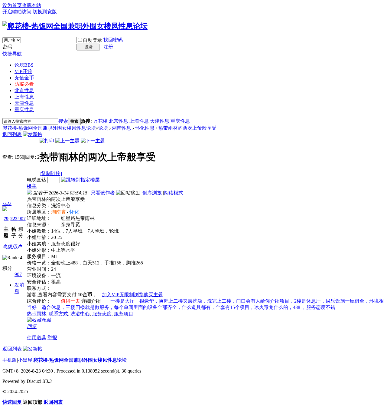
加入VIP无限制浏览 (123, 294)
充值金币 (24, 77)
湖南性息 (121, 128)
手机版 (9, 360)
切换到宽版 (45, 11)
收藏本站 (31, 5)
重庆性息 (24, 109)
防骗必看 (24, 84)
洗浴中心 (80, 313)
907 (22, 218)
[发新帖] (32, 134)
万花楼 (100, 121)
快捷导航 (12, 53)
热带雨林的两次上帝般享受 (187, 128)
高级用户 (12, 246)
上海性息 (24, 96)
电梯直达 (36, 179)
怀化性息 (144, 128)
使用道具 (36, 337)
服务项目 (123, 313)
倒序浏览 (152, 192)
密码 (7, 46)
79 (6, 218)
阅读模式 (173, 192)
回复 (32, 326)
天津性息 (24, 103)
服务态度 (102, 313)
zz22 (6, 203)
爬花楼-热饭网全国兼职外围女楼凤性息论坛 (49, 128)
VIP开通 (23, 71)
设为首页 (12, 5)
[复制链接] (51, 173)
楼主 (32, 186)
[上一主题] (67, 140)
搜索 (63, 121)
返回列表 (12, 134)
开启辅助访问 (16, 11)
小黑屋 (25, 360)
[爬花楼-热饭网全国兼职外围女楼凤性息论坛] (75, 26)
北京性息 (24, 90)
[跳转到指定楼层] (80, 179)
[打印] (47, 140)
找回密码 (113, 39)
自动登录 (92, 40)
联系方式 (58, 313)
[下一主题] (93, 140)
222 (14, 218)
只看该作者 (103, 192)
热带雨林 (36, 313)
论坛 (24, 65)
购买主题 (153, 294)
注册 (108, 46)
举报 (52, 337)
